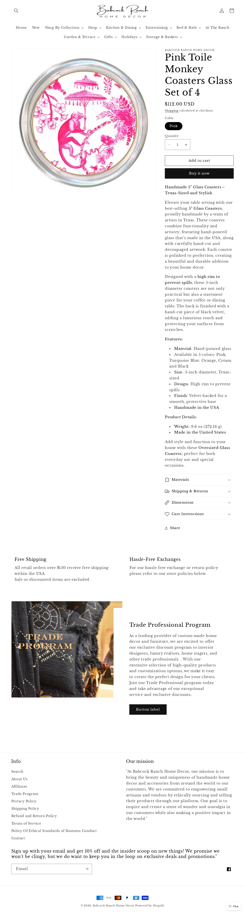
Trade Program (24, 794)
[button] (16, 11)
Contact (18, 838)
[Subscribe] (87, 869)
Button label (148, 709)
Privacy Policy (24, 801)
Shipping (171, 110)
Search (17, 772)
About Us (19, 779)
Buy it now (199, 173)
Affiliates (19, 787)
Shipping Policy (25, 809)
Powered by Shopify (149, 905)
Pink (173, 126)
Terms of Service (26, 823)
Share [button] (175, 528)
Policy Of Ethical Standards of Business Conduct (54, 831)
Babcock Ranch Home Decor (113, 905)
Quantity (172, 136)
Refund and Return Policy (34, 816)
